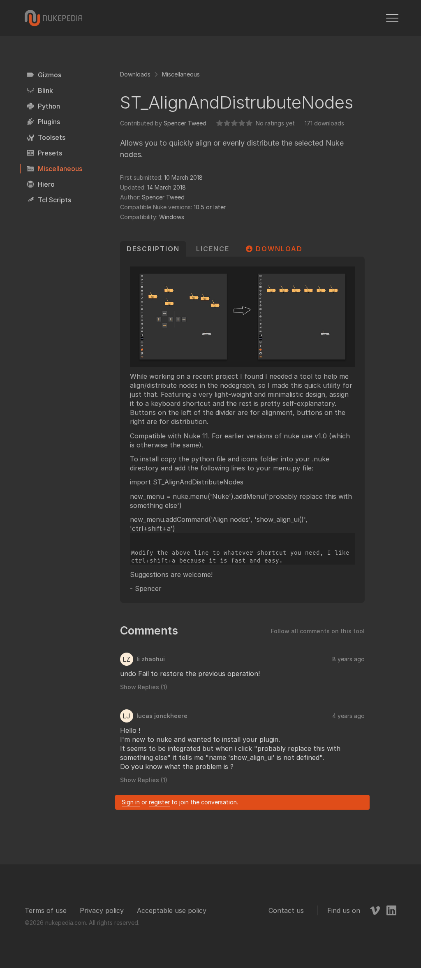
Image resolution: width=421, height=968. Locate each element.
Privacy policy (102, 910)
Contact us (286, 910)
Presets (50, 153)
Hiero (46, 184)
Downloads (135, 74)
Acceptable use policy (171, 910)
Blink (45, 90)
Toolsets (51, 137)
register (159, 802)
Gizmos (49, 75)
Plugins (49, 122)
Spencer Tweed (185, 123)
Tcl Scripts (54, 200)
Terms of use (46, 910)
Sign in (131, 802)
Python (49, 106)
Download (279, 249)
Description (153, 249)
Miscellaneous (60, 168)
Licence (212, 249)
